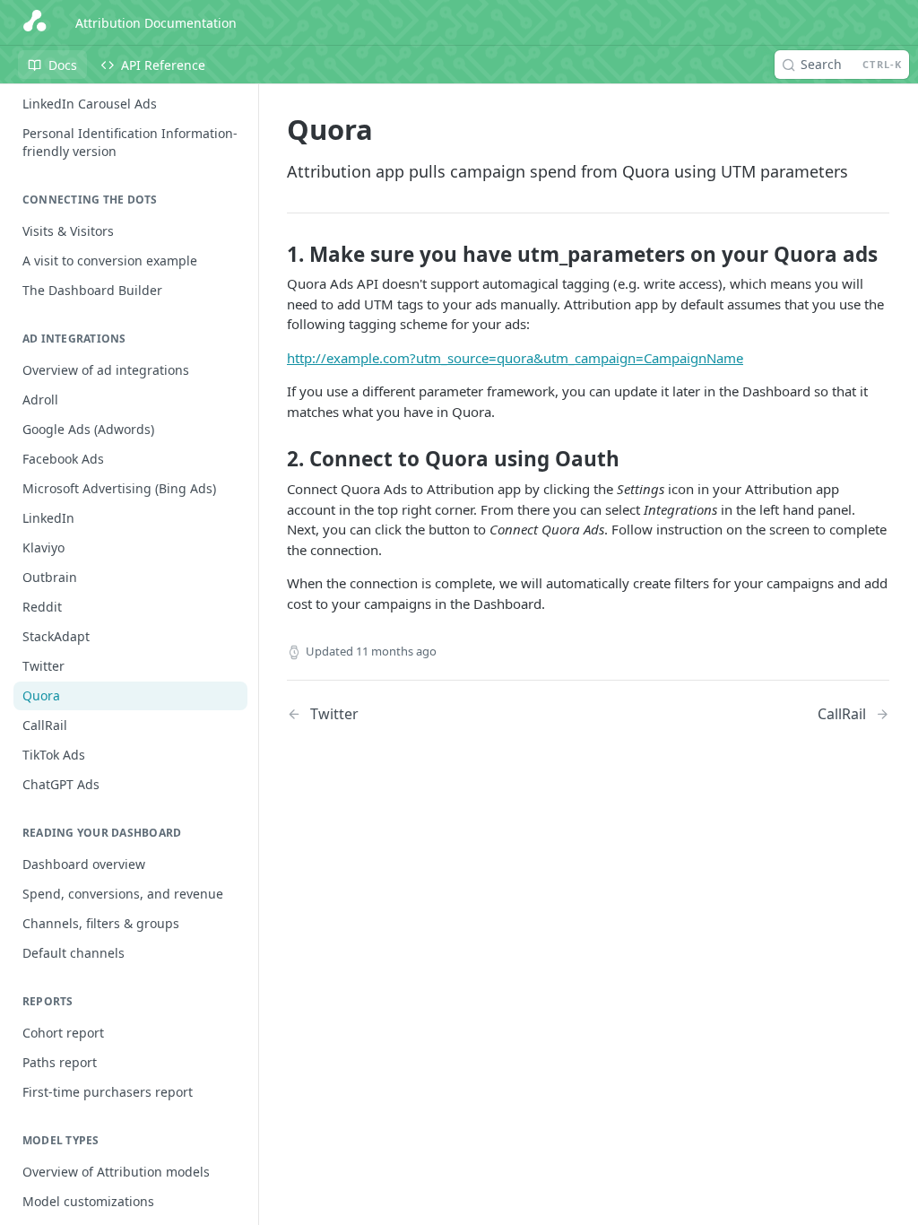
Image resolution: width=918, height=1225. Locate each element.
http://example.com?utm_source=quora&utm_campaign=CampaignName (515, 358)
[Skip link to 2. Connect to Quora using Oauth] (274, 459)
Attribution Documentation (156, 22)
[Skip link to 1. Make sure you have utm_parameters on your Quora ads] (274, 255)
